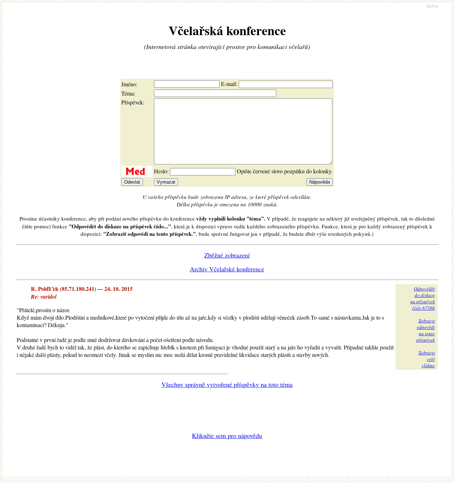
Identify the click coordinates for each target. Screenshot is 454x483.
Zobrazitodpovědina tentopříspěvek (425, 330)
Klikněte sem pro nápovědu (227, 435)
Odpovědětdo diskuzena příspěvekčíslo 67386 (422, 298)
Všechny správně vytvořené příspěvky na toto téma (227, 384)
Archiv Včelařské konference (227, 269)
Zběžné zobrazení (227, 255)
